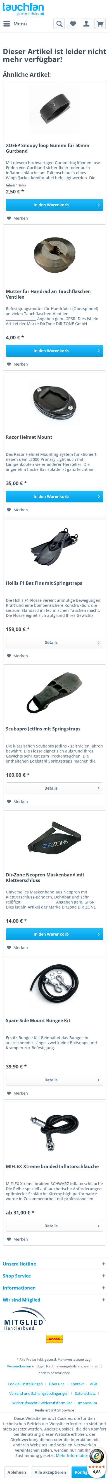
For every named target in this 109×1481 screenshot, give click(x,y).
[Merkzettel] (72, 23)
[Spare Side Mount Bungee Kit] (54, 984)
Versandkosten (19, 1366)
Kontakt (77, 1383)
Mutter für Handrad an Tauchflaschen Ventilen (48, 294)
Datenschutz (85, 1393)
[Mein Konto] (86, 23)
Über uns (56, 1383)
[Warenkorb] (100, 23)
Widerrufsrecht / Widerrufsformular (42, 1402)
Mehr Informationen (75, 1455)
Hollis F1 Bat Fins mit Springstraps (44, 583)
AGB (93, 1383)
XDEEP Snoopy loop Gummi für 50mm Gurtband (47, 148)
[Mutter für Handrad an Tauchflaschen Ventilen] (54, 255)
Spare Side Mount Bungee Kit (38, 1021)
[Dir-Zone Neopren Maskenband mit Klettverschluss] (54, 838)
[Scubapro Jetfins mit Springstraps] (54, 692)
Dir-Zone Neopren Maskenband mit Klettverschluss (45, 877)
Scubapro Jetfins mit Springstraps (43, 729)
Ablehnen (17, 1472)
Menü (20, 23)
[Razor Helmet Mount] (54, 401)
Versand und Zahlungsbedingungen (38, 1393)
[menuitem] (15, 23)
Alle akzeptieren (50, 1472)
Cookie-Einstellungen (25, 1383)
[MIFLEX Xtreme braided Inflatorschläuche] (54, 1130)
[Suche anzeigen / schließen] (59, 23)
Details (51, 642)
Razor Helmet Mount (29, 437)
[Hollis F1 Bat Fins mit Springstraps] (54, 547)
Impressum (87, 1402)
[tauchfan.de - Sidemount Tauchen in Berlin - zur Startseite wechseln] (23, 9)
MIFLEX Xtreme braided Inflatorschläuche (52, 1167)
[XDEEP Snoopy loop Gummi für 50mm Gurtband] (54, 109)
